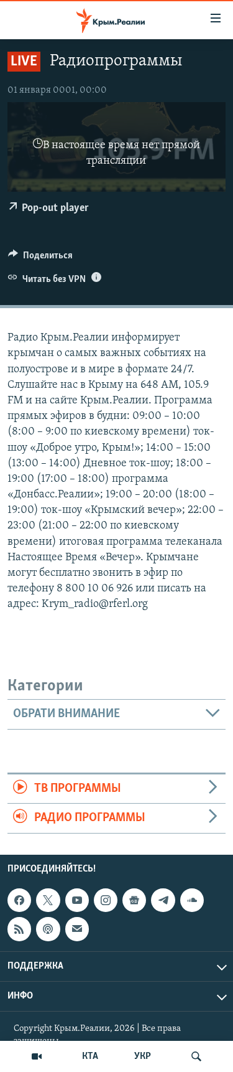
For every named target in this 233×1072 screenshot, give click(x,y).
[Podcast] (48, 929)
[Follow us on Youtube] (77, 900)
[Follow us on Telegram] (163, 900)
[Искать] (196, 1056)
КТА (90, 1056)
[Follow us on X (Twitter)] (48, 900)
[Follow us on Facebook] (19, 900)
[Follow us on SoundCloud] (192, 900)
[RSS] (19, 929)
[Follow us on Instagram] (105, 900)
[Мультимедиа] (36, 1056)
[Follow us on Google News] (134, 900)
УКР (142, 1056)
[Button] (40, 258)
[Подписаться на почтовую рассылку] (77, 929)
